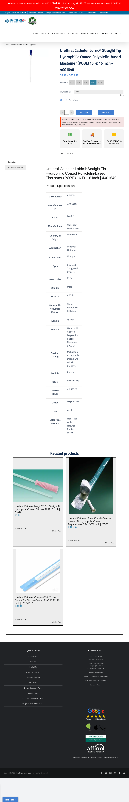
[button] (121, 33)
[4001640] (31, 66)
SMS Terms (33, 683)
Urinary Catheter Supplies (26, 45)
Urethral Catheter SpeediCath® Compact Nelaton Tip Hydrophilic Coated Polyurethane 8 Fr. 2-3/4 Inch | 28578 (90, 521)
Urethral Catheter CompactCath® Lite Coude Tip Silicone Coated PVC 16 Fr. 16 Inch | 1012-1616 (37, 600)
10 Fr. (72, 82)
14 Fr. (86, 82)
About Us (33, 656)
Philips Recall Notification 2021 (33, 704)
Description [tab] (12, 162)
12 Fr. (79, 82)
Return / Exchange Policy (33, 688)
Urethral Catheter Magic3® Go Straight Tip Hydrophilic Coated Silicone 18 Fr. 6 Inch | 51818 (38, 509)
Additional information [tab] (15, 167)
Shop (13, 45)
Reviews (33, 662)
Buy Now (105, 112)
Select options (22, 528)
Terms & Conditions (33, 678)
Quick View (57, 531)
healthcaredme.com (24, 773)
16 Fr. (93, 82)
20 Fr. (100, 82)
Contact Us (33, 667)
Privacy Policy (33, 693)
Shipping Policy (33, 672)
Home (7, 45)
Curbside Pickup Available (33, 698)
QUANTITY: (65, 91)
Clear (122, 95)
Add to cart (84, 112)
